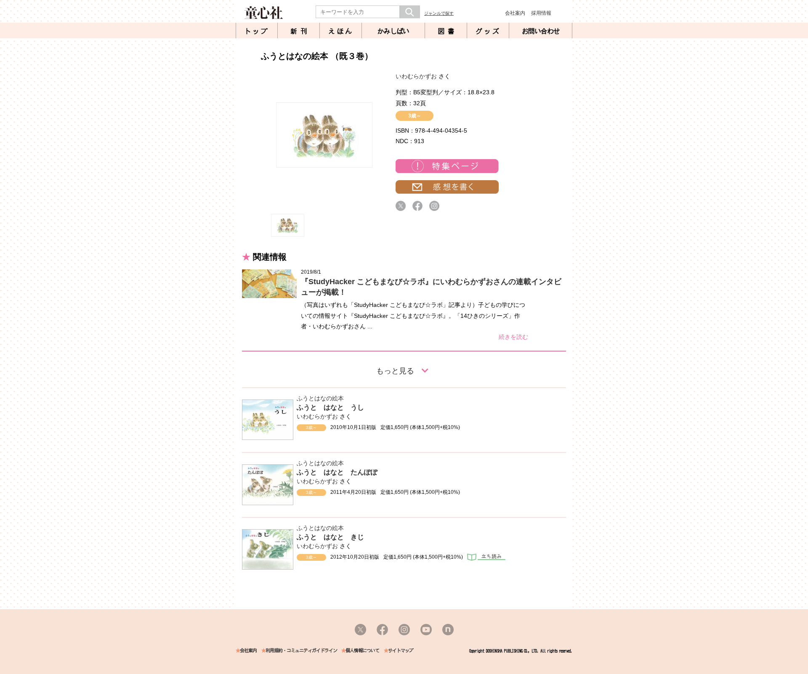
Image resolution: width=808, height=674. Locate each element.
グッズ (488, 31)
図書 (448, 31)
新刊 (300, 31)
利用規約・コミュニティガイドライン (301, 650)
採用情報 (541, 13)
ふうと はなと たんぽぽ (337, 472)
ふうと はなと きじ (330, 537)
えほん (341, 31)
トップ (256, 31)
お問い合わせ (541, 31)
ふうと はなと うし (330, 407)
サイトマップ (400, 650)
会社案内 (515, 13)
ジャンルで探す (439, 13)
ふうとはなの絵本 (320, 398)
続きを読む (513, 336)
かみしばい (393, 31)
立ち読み (486, 557)
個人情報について (362, 650)
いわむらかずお (416, 76)
